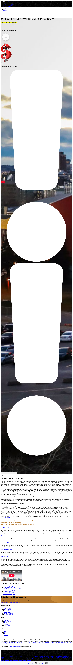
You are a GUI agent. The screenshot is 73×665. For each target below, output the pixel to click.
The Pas (24, 660)
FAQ (4, 8)
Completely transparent (6, 549)
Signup (5, 10)
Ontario (6, 624)
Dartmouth (38, 658)
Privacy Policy (7, 612)
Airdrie (2, 657)
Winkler (29, 660)
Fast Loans (3, 643)
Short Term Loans (68, 642)
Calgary (8, 506)
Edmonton (4, 506)
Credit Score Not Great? (6, 527)
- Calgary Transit (7, 591)
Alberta (6, 620)
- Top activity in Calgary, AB (9, 590)
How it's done (7, 609)
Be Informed (7, 633)
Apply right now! (8, 610)
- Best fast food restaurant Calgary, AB (12, 588)
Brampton (63, 657)
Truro (43, 658)
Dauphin (2, 660)
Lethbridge (18, 506)
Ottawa (52, 657)
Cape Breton (32, 658)
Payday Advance (12, 642)
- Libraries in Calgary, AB (9, 587)
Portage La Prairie (14, 660)
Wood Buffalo (8, 517)
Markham (3, 658)
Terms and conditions (9, 614)
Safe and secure (4, 556)
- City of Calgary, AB (8, 586)
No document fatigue (6, 542)
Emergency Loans (59, 642)
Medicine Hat (32, 506)
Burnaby (21, 656)
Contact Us (6, 632)
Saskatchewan (7, 625)
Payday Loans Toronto (45, 657)
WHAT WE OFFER (8, 4)
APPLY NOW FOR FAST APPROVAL (9, 473)
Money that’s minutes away (7, 535)
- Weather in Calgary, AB (9, 594)
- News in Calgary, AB (8, 592)
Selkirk (20, 660)
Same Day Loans (21, 642)
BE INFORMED (7, 6)
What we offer (7, 608)
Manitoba (6, 622)
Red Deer (13, 506)
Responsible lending (8, 613)
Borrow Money (4, 642)
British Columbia (8, 621)
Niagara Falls (9, 658)
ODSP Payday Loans (49, 642)
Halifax (27, 658)
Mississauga (57, 657)
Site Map (6, 635)
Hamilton (68, 657)
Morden (7, 660)
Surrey (16, 656)
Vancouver (12, 656)
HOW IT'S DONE (7, 5)
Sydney (47, 658)
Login (4, 9)
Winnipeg (68, 658)
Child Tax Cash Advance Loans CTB (34, 642)
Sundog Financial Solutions (15, 646)
